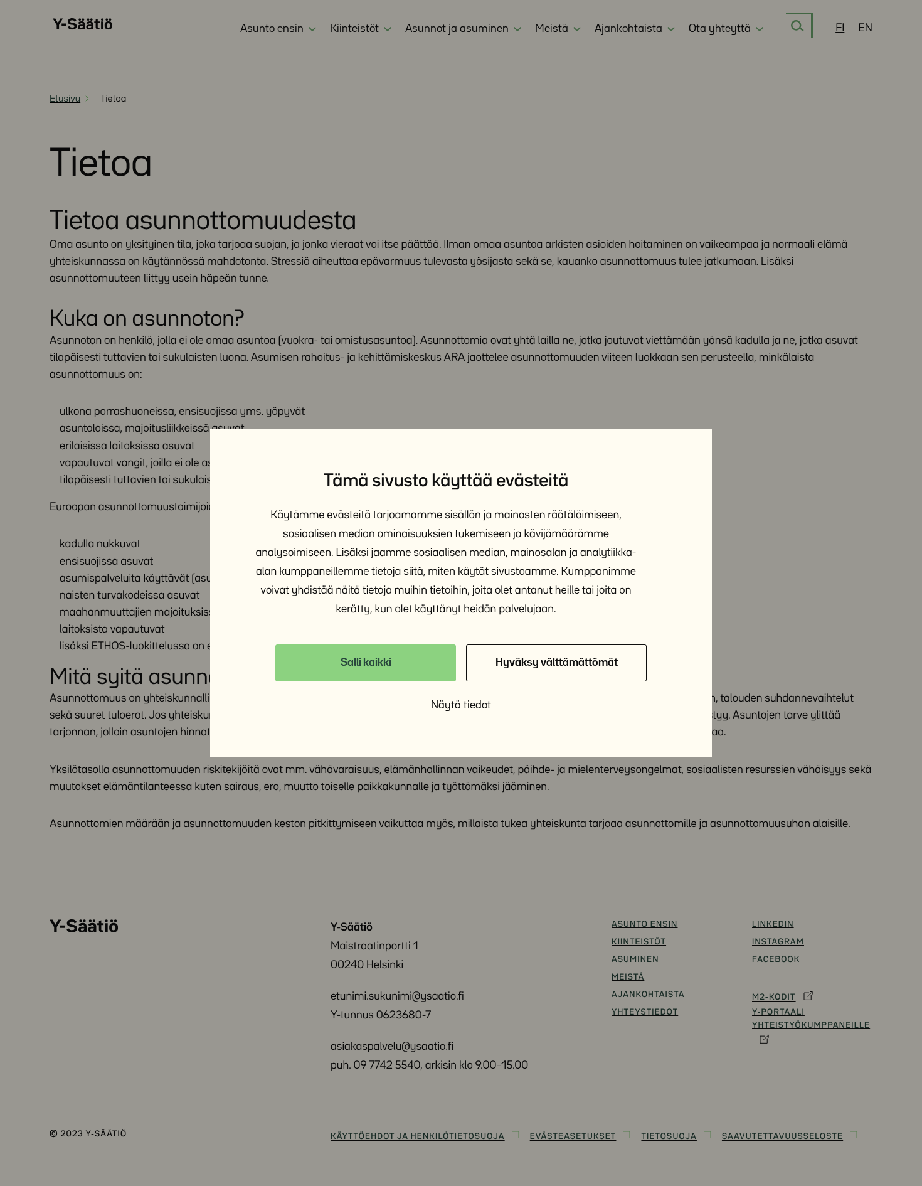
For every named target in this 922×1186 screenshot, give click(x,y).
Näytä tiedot (461, 705)
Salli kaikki (366, 663)
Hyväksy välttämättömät (556, 663)
